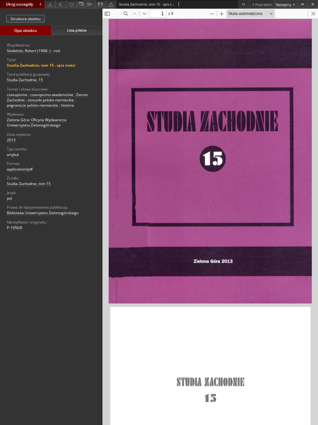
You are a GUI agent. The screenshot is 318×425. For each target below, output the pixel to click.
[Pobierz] (50, 4)
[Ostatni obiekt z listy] (303, 4)
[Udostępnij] (60, 4)
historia (67, 105)
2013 (11, 140)
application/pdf (20, 169)
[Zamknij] (313, 4)
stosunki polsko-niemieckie (51, 100)
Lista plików (77, 30)
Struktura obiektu (25, 18)
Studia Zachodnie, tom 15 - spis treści (41, 65)
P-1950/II (14, 227)
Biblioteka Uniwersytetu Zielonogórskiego (43, 212)
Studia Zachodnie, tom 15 (29, 183)
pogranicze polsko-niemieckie (32, 105)
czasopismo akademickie (51, 94)
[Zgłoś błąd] (111, 4)
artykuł (13, 154)
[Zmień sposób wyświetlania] (80, 4)
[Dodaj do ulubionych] (71, 4)
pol (9, 198)
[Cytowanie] (100, 4)
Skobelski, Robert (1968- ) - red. (34, 50)
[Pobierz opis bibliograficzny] (89, 4)
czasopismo (17, 94)
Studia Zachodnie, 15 (25, 79)
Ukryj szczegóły (19, 4)
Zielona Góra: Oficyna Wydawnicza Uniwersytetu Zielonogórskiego (36, 122)
